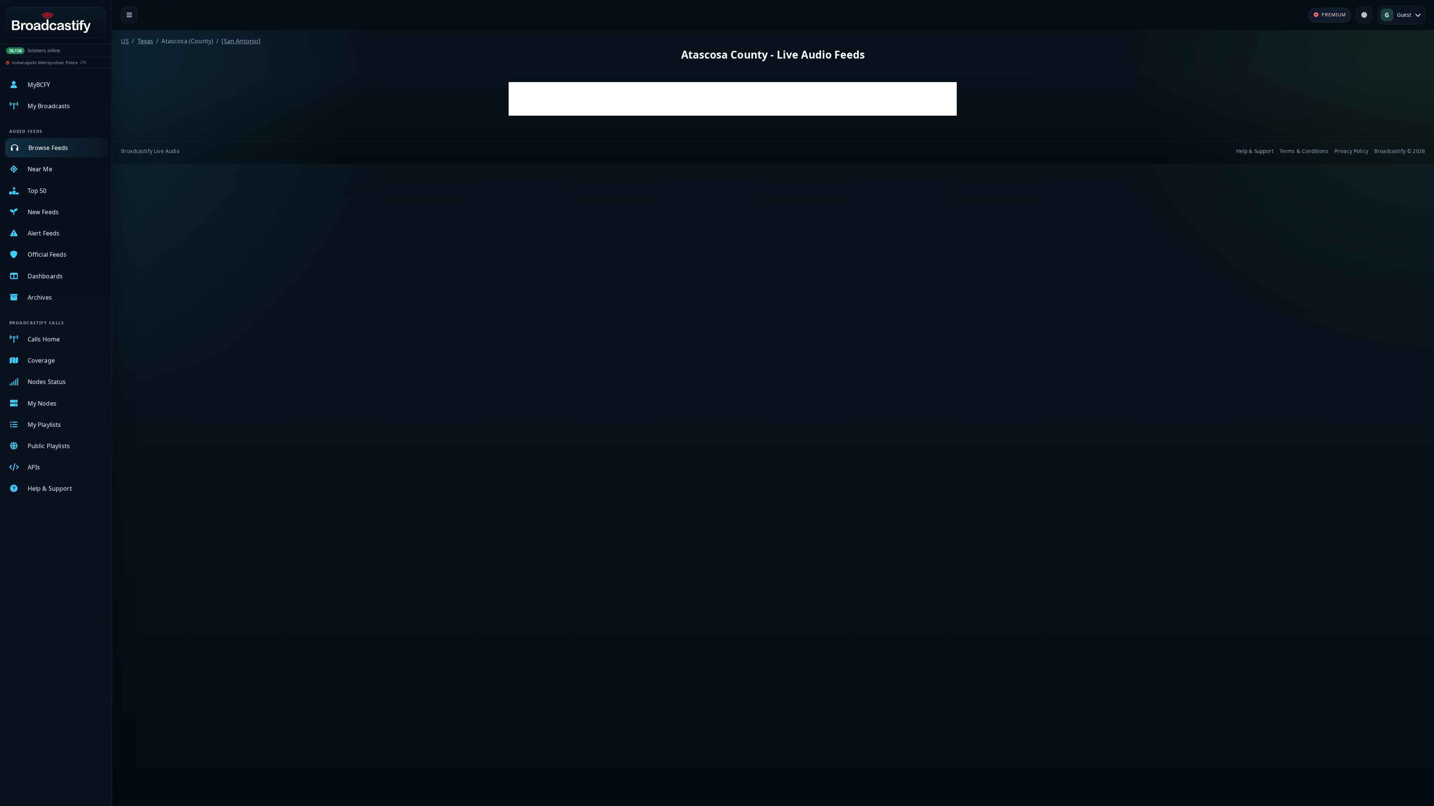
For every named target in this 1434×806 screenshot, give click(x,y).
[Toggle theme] (1364, 15)
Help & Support (1254, 150)
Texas (145, 41)
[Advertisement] (733, 99)
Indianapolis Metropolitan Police (45, 62)
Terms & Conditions (1303, 150)
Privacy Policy (1351, 150)
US (125, 41)
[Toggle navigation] (129, 15)
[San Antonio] (240, 41)
